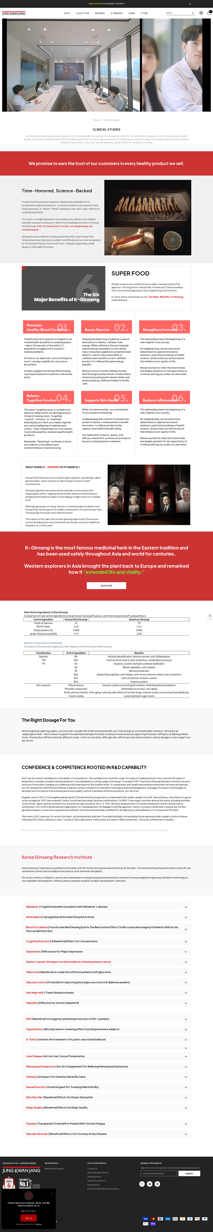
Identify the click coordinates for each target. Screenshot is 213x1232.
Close (190, 4)
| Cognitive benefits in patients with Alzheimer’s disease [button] (67, 906)
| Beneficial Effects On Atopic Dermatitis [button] (59, 1097)
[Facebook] (142, 1184)
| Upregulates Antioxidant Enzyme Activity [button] (60, 917)
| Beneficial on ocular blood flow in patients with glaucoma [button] (68, 972)
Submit (189, 1173)
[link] (147, 217)
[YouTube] (157, 1184)
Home (96, 119)
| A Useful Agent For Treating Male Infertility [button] (62, 1087)
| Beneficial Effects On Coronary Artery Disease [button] (66, 1133)
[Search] (180, 13)
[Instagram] (149, 1184)
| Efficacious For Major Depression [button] (54, 951)
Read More (106, 585)
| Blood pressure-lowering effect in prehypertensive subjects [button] (72, 1029)
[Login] (201, 13)
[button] (106, 962)
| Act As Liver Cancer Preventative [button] (55, 1056)
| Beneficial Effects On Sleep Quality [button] (57, 1107)
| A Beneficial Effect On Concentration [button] (62, 941)
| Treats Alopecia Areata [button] (50, 992)
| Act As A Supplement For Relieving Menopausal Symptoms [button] (77, 1066)
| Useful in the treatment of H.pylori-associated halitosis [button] (66, 1039)
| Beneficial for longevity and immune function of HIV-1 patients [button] (67, 1018)
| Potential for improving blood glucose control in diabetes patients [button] (78, 982)
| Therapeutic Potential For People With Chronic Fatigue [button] (65, 1123)
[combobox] (178, 13)
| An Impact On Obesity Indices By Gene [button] (55, 1076)
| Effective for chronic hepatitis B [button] (52, 1002)
